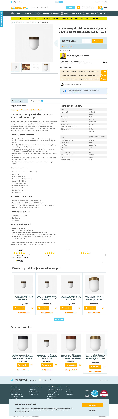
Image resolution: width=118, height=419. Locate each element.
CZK (57, 2)
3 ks (105, 71)
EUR (61, 2)
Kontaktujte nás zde (73, 57)
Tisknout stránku (66, 50)
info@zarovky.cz (17, 2)
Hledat (70, 7)
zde (28, 411)
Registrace (98, 2)
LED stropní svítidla (42, 22)
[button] (104, 352)
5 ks (105, 75)
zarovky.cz (103, 380)
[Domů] (12, 22)
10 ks (105, 79)
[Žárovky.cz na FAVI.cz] (104, 393)
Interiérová (19, 22)
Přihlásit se (104, 2)
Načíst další (59, 319)
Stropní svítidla (29, 22)
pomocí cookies (62, 408)
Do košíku (99, 41)
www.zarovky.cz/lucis (77, 61)
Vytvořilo (102, 416)
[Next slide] (56, 43)
